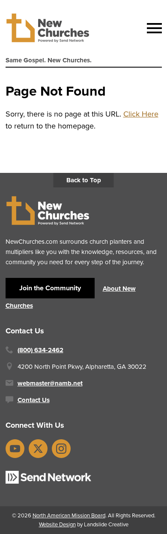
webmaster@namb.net (50, 383)
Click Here (140, 114)
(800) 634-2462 (40, 350)
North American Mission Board (69, 515)
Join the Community (50, 288)
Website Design (57, 524)
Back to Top (83, 180)
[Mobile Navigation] (152, 28)
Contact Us (34, 400)
